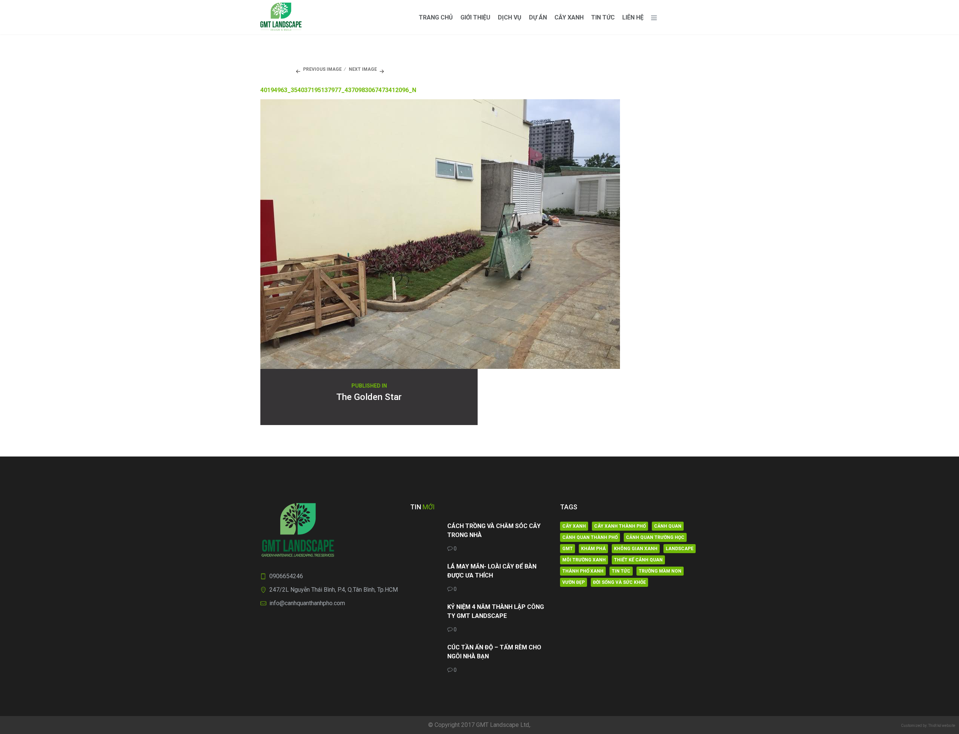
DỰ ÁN (538, 17)
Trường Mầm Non (660, 571)
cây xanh (574, 526)
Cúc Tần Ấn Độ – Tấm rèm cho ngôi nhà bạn (494, 652)
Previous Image (322, 69)
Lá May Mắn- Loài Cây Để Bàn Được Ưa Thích (491, 571)
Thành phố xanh (582, 571)
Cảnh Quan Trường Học (655, 537)
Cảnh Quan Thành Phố (590, 537)
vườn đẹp (573, 582)
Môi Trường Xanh (584, 559)
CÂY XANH (569, 17)
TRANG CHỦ (436, 17)
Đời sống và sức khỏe (619, 582)
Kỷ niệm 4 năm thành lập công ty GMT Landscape (495, 611)
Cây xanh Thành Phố (620, 526)
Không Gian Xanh (635, 548)
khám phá (593, 548)
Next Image (363, 69)
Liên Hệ (633, 17)
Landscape (679, 548)
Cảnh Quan (667, 526)
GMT (567, 548)
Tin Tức (603, 17)
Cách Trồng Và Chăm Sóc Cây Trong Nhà (494, 530)
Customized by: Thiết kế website (928, 726)
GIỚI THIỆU (475, 17)
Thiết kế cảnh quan (638, 559)
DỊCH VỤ (509, 17)
